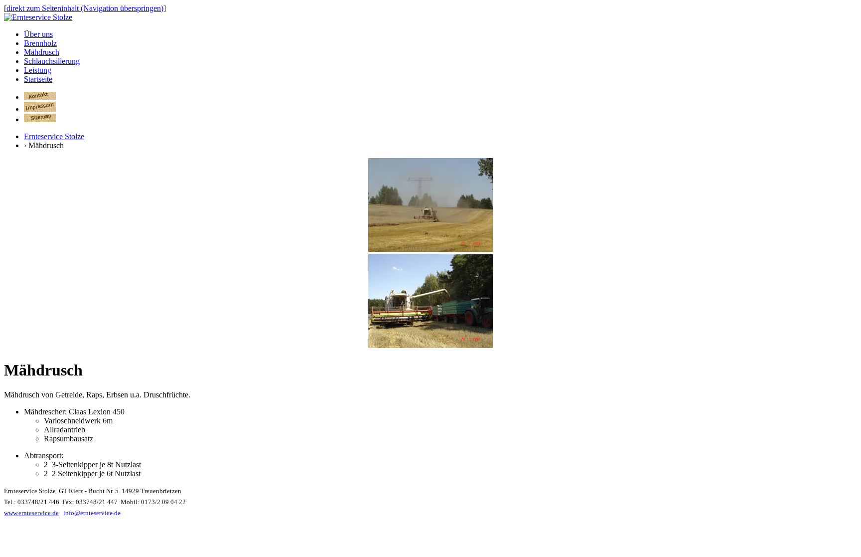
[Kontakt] (40, 97)
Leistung (37, 70)
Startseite (38, 79)
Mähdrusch (41, 52)
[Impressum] (40, 109)
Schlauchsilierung (52, 61)
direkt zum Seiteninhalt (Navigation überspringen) (84, 8)
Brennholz (40, 43)
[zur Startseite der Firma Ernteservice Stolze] (38, 17)
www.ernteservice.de (31, 513)
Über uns (38, 34)
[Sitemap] (40, 119)
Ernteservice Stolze (54, 136)
